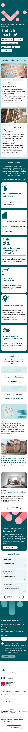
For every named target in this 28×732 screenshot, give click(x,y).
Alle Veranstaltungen (15, 597)
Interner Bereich (15, 727)
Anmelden (6, 656)
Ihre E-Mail (4, 635)
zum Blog (15, 507)
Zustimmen (14, 381)
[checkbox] (2, 643)
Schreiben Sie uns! (10, 547)
